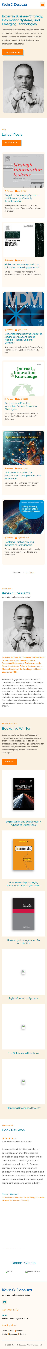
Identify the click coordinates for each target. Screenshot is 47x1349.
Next (32, 572)
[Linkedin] (4, 1302)
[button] (42, 4)
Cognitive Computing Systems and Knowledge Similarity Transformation (21, 198)
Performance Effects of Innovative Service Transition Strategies (21, 406)
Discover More (12, 52)
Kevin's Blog (11, 142)
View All (9, 761)
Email (4, 1315)
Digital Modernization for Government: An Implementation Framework (23, 475)
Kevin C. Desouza (14, 4)
